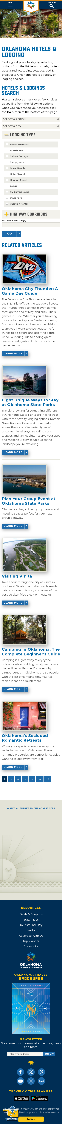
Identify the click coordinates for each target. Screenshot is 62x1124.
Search (52, 3)
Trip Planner (31, 941)
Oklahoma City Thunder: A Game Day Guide (30, 291)
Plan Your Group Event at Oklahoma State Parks (28, 501)
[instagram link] (31, 1081)
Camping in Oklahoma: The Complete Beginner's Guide (31, 651)
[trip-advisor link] (41, 1081)
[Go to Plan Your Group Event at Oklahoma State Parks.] (24, 479)
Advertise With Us (31, 935)
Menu (10, 3)
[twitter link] (31, 1072)
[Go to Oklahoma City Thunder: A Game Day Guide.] (24, 269)
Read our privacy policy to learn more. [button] (39, 1112)
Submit (49, 1054)
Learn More (13, 353)
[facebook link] (20, 1072)
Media (31, 930)
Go (9, 233)
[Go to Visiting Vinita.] (24, 555)
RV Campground (19, 191)
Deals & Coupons (31, 914)
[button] (10, 5)
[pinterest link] (41, 1072)
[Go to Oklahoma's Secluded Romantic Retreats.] (24, 716)
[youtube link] (20, 1081)
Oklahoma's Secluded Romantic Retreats (25, 738)
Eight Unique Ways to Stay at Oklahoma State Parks (30, 402)
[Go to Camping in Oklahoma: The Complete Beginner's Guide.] (24, 630)
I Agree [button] (31, 1119)
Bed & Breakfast (19, 144)
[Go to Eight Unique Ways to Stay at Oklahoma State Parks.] (24, 380)
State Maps (31, 919)
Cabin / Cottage (19, 156)
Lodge (13, 185)
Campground (17, 162)
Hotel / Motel (17, 174)
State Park (16, 197)
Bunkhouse (16, 150)
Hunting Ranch (18, 180)
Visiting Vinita (17, 576)
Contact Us (31, 946)
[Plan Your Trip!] (11, 1113)
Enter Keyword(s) (14, 220)
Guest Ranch (17, 168)
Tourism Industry (31, 925)
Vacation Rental (19, 203)
